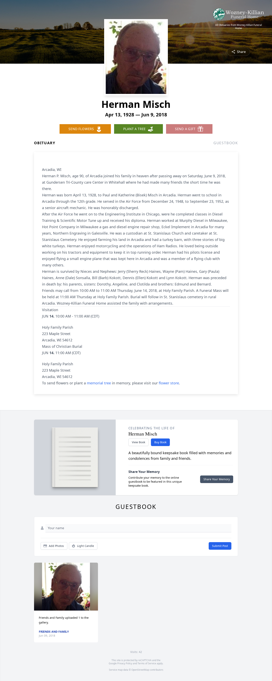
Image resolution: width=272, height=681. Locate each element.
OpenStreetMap (140, 669)
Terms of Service (147, 663)
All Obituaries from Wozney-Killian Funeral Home (238, 26)
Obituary (44, 142)
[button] (66, 587)
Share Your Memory (217, 479)
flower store (169, 383)
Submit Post (220, 546)
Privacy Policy (124, 663)
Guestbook (225, 142)
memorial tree (99, 383)
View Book (138, 442)
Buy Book (160, 442)
